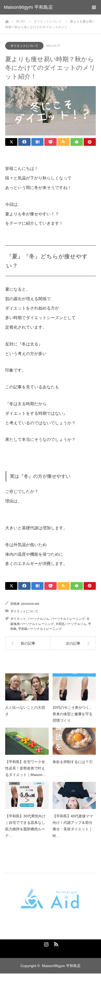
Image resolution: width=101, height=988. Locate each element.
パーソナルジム (38, 619)
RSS (55, 943)
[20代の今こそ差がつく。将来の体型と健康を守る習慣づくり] (74, 686)
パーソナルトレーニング (68, 619)
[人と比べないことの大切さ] (27, 686)
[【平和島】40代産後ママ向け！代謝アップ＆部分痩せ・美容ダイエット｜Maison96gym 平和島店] (74, 795)
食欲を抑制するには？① (72, 762)
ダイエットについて (24, 46)
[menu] (93, 7)
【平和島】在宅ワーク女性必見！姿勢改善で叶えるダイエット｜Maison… (25, 768)
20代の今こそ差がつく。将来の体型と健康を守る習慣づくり (73, 713)
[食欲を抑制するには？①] (74, 741)
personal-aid (30, 604)
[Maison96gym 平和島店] (50, 898)
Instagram (45, 943)
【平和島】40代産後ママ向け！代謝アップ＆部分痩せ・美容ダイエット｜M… (73, 826)
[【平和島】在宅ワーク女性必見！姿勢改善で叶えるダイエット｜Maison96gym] (27, 741)
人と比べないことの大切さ (25, 710)
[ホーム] (7, 20)
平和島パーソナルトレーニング (40, 629)
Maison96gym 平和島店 (28, 7)
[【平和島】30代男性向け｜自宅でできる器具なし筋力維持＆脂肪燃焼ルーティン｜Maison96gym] (27, 795)
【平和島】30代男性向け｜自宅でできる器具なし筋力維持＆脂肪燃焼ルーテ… (25, 826)
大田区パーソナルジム (70, 624)
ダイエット (18, 619)
